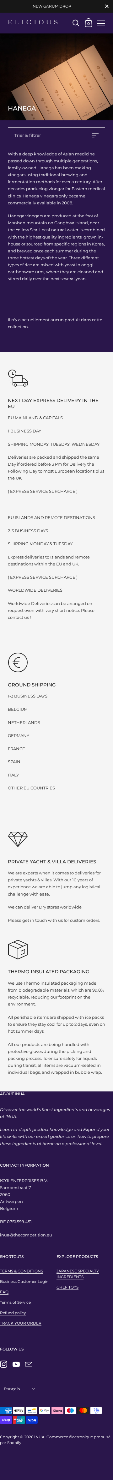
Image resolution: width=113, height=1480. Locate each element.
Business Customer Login (24, 1281)
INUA (39, 1437)
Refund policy (13, 1312)
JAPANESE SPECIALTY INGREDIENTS (77, 1274)
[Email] (28, 1364)
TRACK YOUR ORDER (20, 1323)
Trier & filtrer (27, 135)
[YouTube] (16, 1364)
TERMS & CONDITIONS (21, 1271)
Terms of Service (15, 1302)
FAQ (4, 1292)
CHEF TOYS (67, 1287)
